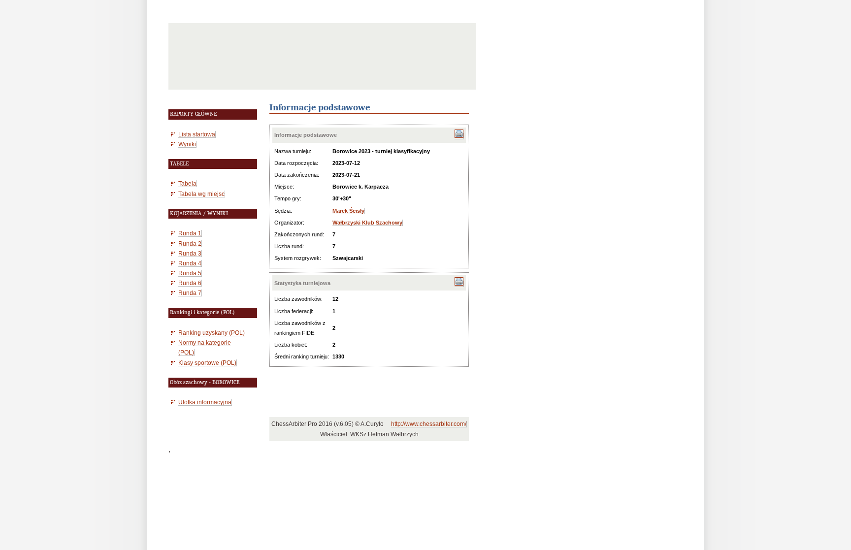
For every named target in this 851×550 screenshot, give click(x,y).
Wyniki (187, 144)
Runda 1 (189, 233)
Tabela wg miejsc (201, 194)
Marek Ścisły (348, 211)
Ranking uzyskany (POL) (211, 332)
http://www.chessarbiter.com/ (428, 424)
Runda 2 (189, 243)
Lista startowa (196, 134)
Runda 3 (189, 253)
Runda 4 (189, 263)
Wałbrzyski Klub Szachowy (367, 223)
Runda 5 (189, 273)
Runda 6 (189, 283)
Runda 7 (189, 293)
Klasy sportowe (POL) (207, 362)
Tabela (187, 183)
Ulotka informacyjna (204, 402)
